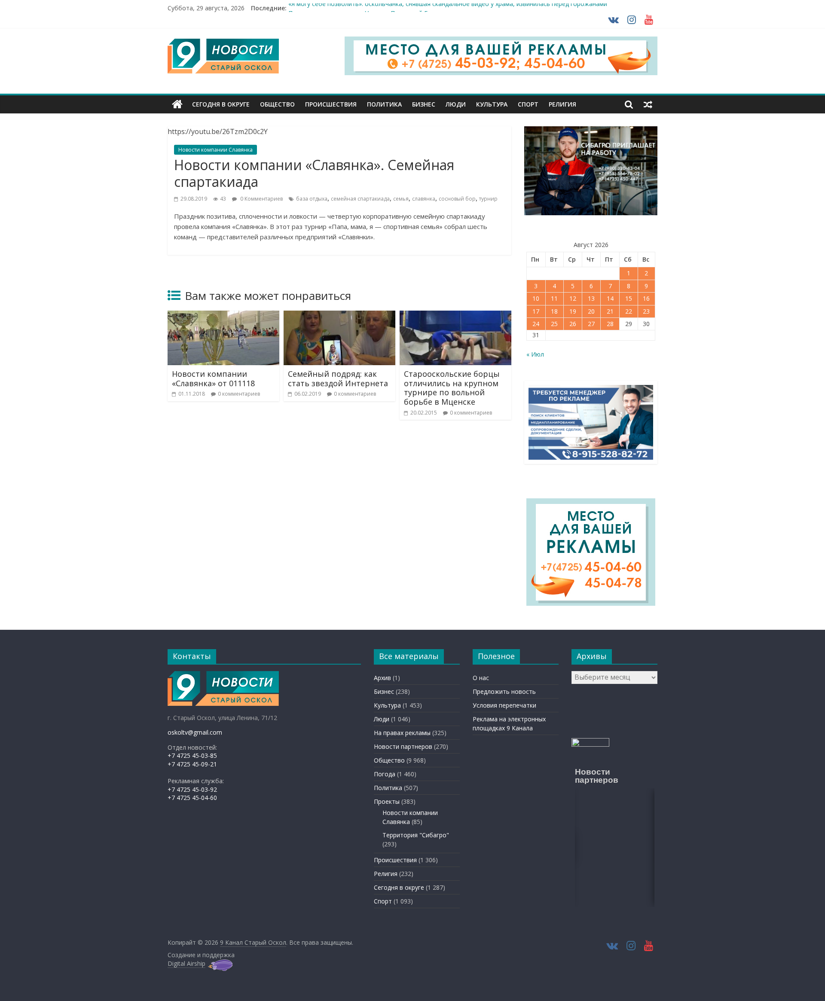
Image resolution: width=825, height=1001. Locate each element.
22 (628, 311)
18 (554, 311)
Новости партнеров (403, 746)
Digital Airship (186, 963)
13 (591, 298)
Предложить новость (504, 691)
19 (572, 311)
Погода (384, 774)
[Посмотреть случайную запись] (648, 104)
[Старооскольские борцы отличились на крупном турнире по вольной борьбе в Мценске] (455, 315)
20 (591, 311)
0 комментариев (239, 393)
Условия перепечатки (504, 705)
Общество (277, 104)
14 (610, 298)
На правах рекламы (402, 733)
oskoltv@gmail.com (195, 732)
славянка (423, 198)
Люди (456, 104)
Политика (384, 104)
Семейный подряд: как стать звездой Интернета (338, 378)
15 (628, 298)
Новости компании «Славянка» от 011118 (213, 378)
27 (591, 324)
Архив (382, 678)
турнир (488, 198)
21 (610, 311)
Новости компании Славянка (215, 149)
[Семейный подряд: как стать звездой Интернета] (339, 315)
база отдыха (311, 198)
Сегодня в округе (221, 104)
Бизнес (423, 104)
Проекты (387, 801)
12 (572, 298)
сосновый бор (457, 198)
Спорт (528, 104)
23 (646, 311)
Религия (562, 104)
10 (535, 298)
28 (610, 324)
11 (554, 298)
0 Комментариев (261, 198)
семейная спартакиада (360, 198)
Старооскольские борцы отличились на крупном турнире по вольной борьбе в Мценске (452, 388)
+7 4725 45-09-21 (192, 764)
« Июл (535, 354)
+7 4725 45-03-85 (192, 755)
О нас (481, 678)
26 (572, 324)
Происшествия (331, 104)
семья (401, 198)
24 (535, 324)
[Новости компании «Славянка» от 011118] (223, 315)
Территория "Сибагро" (415, 835)
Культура (491, 104)
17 (535, 311)
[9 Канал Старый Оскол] (177, 104)
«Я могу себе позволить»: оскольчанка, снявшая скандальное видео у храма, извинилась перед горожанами (447, 8)
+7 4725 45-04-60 (192, 797)
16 (646, 298)
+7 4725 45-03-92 (192, 789)
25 (554, 324)
